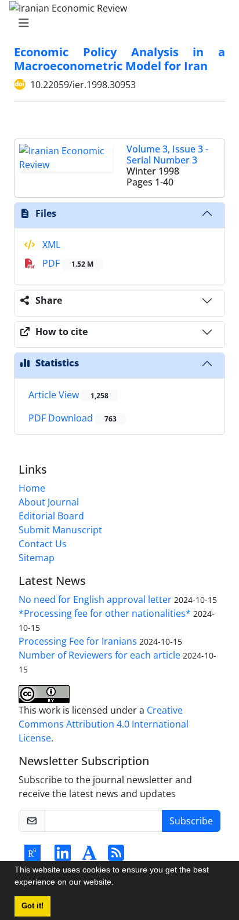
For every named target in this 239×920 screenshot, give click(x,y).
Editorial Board (51, 516)
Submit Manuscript (60, 529)
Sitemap (37, 557)
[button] (117, 883)
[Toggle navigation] (116, 23)
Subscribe (191, 820)
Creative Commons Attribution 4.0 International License (104, 724)
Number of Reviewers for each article (99, 655)
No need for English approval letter (95, 599)
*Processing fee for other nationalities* (105, 613)
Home (32, 488)
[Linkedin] (63, 856)
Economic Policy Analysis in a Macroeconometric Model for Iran (119, 59)
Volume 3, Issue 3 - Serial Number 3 (167, 154)
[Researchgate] (32, 856)
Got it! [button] (32, 906)
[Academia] (89, 856)
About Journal (49, 502)
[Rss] (116, 856)
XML (50, 244)
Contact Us (43, 543)
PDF (66, 263)
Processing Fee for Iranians (78, 641)
